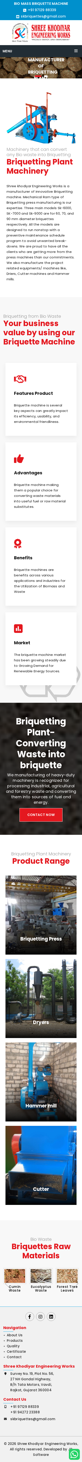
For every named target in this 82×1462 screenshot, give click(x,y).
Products (15, 1340)
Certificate (16, 1351)
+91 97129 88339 (42, 10)
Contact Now (41, 814)
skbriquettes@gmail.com (43, 16)
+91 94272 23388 (25, 1412)
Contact (14, 1357)
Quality (13, 1346)
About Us (15, 1335)
